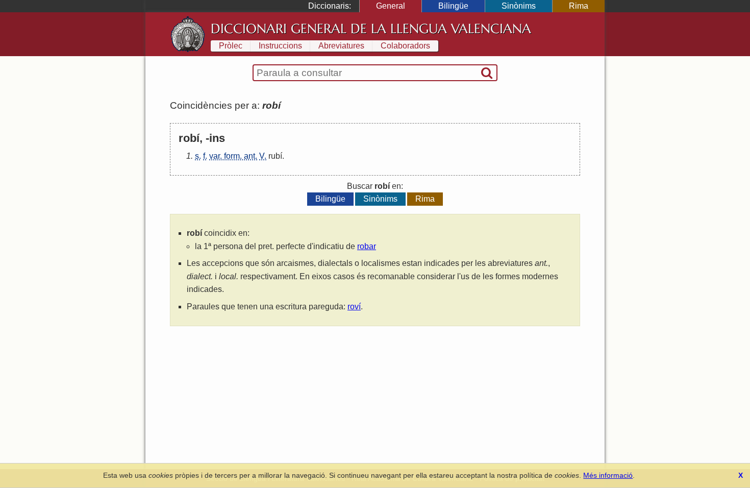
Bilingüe (453, 6)
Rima (578, 6)
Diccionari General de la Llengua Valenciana (371, 28)
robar (366, 246)
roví (354, 306)
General (390, 6)
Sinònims (519, 6)
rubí (275, 156)
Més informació (608, 475)
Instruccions (280, 45)
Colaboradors (405, 45)
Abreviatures (341, 45)
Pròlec (230, 45)
